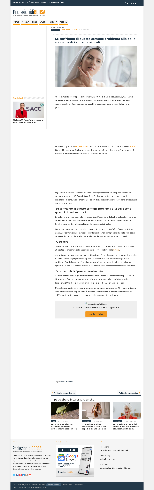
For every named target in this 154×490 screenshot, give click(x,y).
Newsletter (55, 2)
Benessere (60, 27)
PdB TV (64, 2)
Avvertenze (35, 2)
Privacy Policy (67, 485)
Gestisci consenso (54, 485)
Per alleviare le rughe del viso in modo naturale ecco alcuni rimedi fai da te (126, 426)
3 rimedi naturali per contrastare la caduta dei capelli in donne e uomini (94, 426)
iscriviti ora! (96, 314)
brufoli (133, 146)
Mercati (25, 22)
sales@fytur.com (107, 459)
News (16, 22)
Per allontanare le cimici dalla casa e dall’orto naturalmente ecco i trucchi (64, 426)
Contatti (25, 2)
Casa (53, 421)
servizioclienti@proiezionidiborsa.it (116, 468)
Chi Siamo (16, 2)
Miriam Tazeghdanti (69, 30)
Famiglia (53, 22)
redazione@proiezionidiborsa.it (114, 450)
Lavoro (43, 22)
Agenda (63, 22)
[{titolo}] (125, 3)
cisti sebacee (81, 146)
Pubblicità (44, 2)
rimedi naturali (66, 381)
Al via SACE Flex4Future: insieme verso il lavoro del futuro (28, 121)
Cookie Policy (78, 485)
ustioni (116, 249)
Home (53, 27)
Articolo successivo (128, 393)
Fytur (45, 487)
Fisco (34, 22)
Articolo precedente (64, 393)
